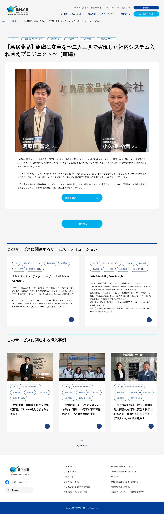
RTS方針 (115, 477)
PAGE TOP (82, 446)
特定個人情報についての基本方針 (77, 487)
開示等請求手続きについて (122, 466)
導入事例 (92, 14)
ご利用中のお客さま (80, 8)
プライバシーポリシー (73, 482)
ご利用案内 (68, 477)
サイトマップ (69, 466)
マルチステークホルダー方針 (75, 492)
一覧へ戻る (82, 224)
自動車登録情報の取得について (123, 472)
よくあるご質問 (70, 472)
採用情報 (146, 8)
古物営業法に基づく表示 (121, 487)
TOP (4, 21)
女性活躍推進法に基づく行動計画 (124, 482)
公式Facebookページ (19, 482)
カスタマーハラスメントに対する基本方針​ (128, 492)
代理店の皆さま (97, 8)
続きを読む (70, 198)
